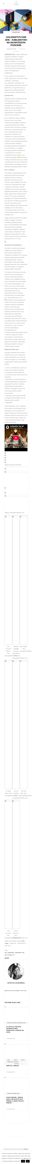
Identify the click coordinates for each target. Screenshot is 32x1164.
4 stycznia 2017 (22, 48)
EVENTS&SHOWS (15, 30)
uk (13, 955)
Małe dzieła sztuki (16, 1061)
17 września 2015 (10, 1109)
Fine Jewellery (10, 1060)
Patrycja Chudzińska (11, 48)
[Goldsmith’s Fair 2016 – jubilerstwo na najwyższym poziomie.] (16, 971)
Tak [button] (23, 1161)
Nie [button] (28, 1161)
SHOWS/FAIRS (16, 32)
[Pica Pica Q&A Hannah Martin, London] (16, 1051)
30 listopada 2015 (10, 1072)
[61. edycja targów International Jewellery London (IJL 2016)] (16, 1014)
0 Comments (16, 51)
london (10, 955)
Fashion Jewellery (13, 1093)
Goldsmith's (10, 952)
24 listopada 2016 (10, 1038)
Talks (23, 1060)
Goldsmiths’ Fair (9, 54)
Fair (6, 952)
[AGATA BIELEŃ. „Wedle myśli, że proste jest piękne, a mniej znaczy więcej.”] (16, 1085)
